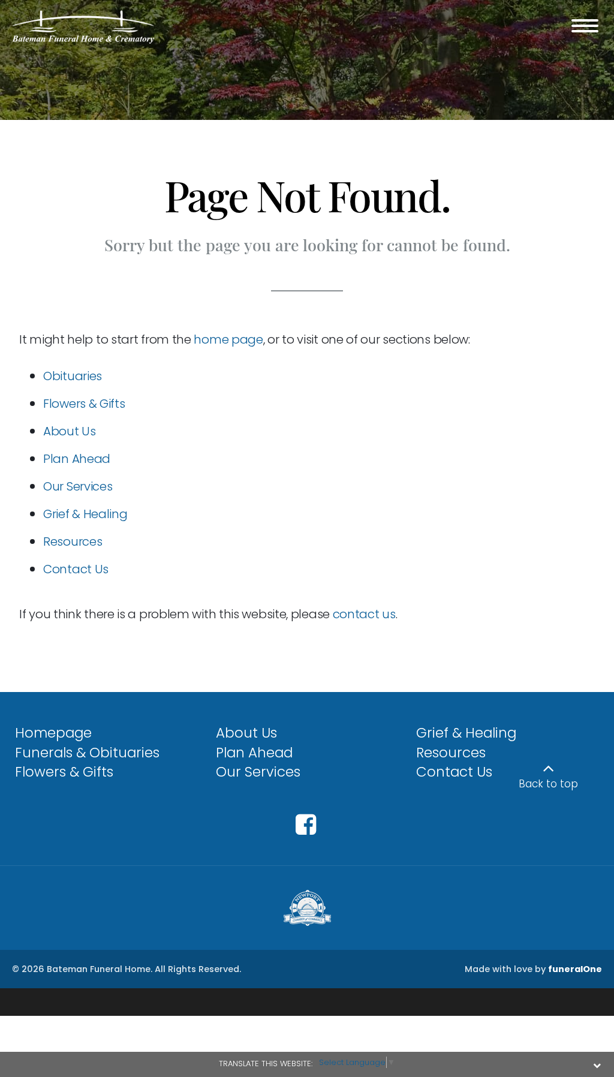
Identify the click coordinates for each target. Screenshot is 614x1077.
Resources (72, 541)
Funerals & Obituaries (87, 752)
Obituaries (72, 376)
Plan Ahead (76, 458)
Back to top (548, 784)
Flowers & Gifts (84, 403)
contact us (364, 614)
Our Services (77, 486)
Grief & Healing (85, 514)
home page (228, 339)
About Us (69, 431)
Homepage (53, 732)
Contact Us (76, 569)
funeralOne (575, 969)
